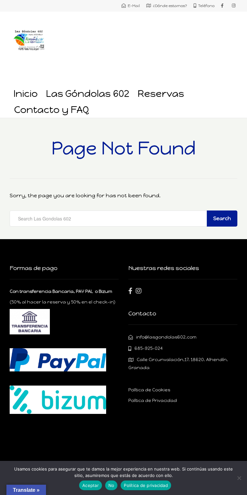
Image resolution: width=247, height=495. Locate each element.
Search (222, 218)
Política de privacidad (146, 485)
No (111, 485)
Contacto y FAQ (51, 110)
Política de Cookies (149, 390)
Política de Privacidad (152, 400)
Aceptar (90, 485)
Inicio (26, 93)
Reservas (161, 93)
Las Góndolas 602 (87, 93)
